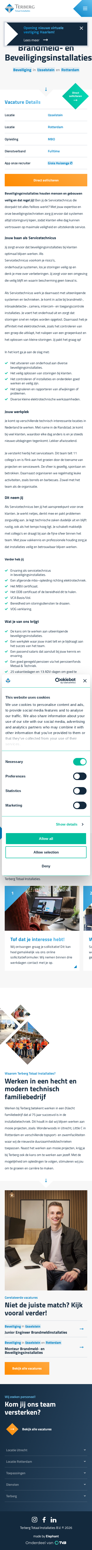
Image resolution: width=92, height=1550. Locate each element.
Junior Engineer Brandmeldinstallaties (36, 1332)
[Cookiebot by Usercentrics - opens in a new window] (56, 681)
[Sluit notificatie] (81, 28)
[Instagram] (35, 1520)
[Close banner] (85, 680)
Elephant (52, 1536)
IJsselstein (45, 70)
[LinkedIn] (53, 1520)
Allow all (46, 839)
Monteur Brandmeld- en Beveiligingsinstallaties (25, 1350)
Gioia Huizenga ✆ (60, 163)
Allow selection (46, 852)
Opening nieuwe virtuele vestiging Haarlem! (43, 30)
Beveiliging (22, 70)
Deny (46, 866)
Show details (66, 824)
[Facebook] (44, 1520)
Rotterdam (70, 70)
